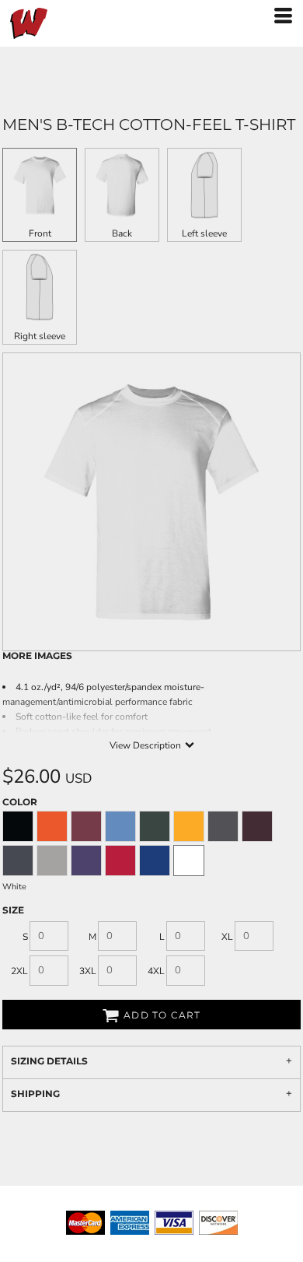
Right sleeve (39, 336)
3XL (87, 971)
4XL (156, 971)
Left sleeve (204, 233)
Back (122, 233)
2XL (19, 971)
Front (40, 233)
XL (227, 937)
